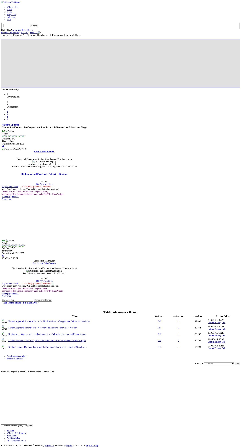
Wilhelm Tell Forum (10, 32)
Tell (159, 321)
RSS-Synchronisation (16, 440)
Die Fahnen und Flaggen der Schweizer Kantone (44, 174)
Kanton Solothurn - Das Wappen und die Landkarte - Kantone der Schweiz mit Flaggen (47, 340)
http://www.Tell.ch (44, 184)
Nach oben (11, 435)
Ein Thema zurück (12, 303)
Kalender (11, 17)
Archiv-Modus (13, 438)
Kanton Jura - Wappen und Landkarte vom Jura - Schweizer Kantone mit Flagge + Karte (47, 334)
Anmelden (16, 30)
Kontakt (10, 430)
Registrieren (27, 30)
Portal (9, 9)
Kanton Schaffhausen (44, 151)
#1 (3, 146)
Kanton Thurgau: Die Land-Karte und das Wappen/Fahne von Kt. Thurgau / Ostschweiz (47, 347)
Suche (9, 12)
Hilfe (9, 19)
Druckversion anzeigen (17, 356)
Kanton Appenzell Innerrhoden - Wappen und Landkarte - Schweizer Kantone (42, 328)
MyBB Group (92, 445)
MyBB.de (49, 445)
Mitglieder (11, 14)
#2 (3, 256)
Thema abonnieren (15, 358)
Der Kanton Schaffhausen (44, 263)
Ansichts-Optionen (10, 125)
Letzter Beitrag (214, 322)
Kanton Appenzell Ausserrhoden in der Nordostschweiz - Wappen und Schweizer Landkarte (49, 321)
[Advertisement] (85, 61)
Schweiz (24, 32)
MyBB (69, 445)
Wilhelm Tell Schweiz (16, 433)
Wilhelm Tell (12, 7)
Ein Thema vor (30, 303)
